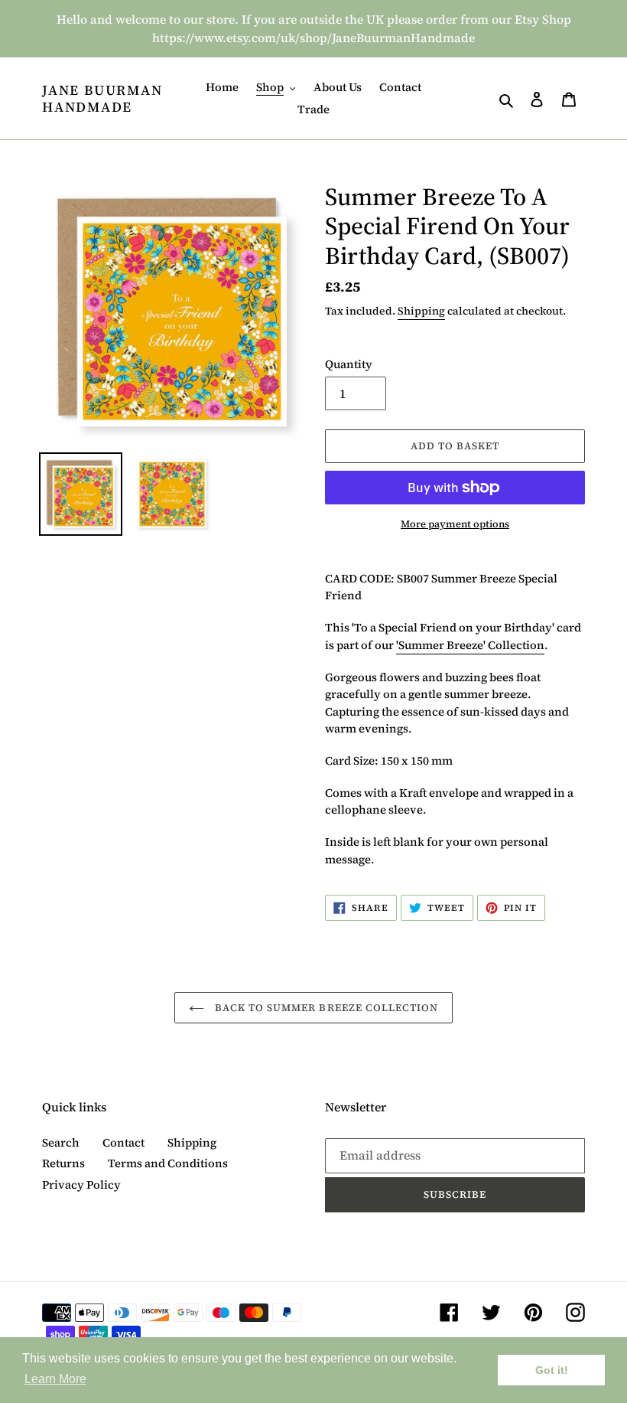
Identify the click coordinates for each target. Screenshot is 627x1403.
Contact (123, 1142)
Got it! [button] (551, 1370)
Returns (63, 1163)
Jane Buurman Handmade (102, 98)
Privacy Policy (81, 1184)
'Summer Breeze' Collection (470, 645)
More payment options (455, 523)
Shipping (421, 310)
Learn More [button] (55, 1378)
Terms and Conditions (168, 1163)
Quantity (348, 364)
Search (61, 1142)
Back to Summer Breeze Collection (325, 1007)
